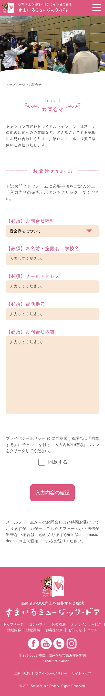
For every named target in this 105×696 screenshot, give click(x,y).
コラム (92, 630)
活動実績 (33, 630)
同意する (58, 462)
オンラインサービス (86, 624)
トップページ (15, 84)
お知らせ (75, 630)
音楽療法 (58, 624)
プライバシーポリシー (26, 438)
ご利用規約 (22, 673)
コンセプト (37, 624)
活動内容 (14, 630)
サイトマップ (81, 673)
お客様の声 (54, 630)
